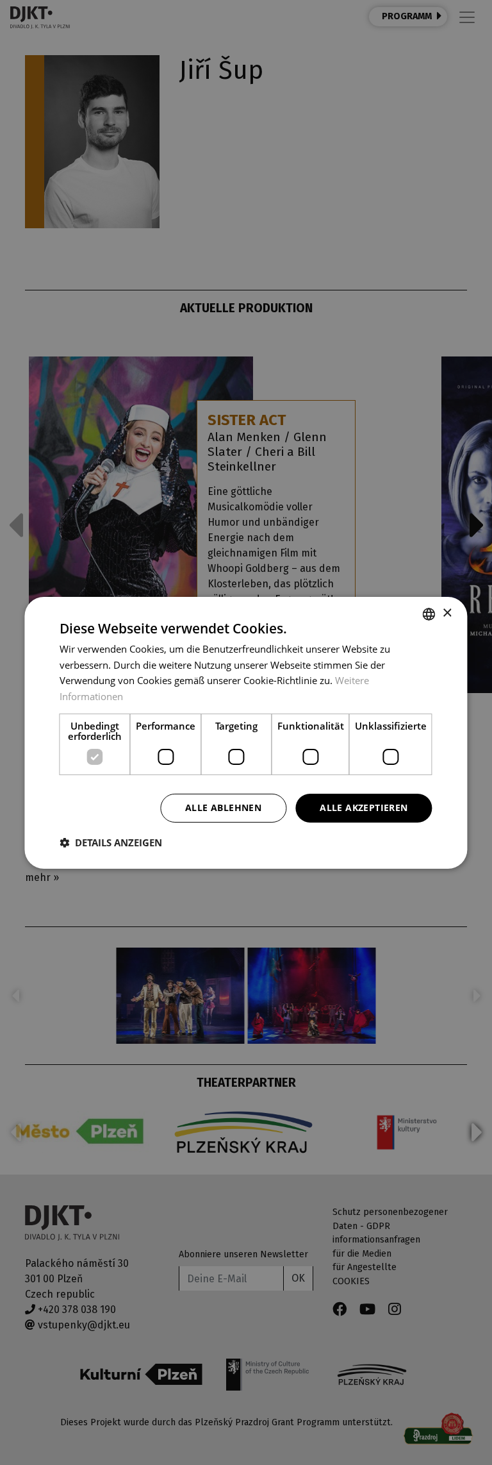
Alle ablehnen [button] (223, 807)
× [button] (447, 613)
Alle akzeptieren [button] (363, 807)
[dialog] (245, 732)
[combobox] (429, 613)
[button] (111, 842)
